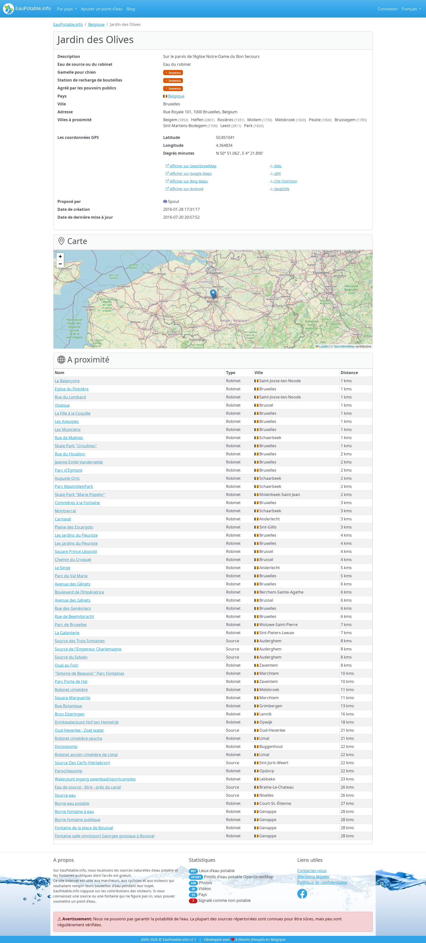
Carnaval (63, 519)
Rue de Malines (69, 437)
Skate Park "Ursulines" (76, 445)
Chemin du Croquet (73, 559)
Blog (130, 9)
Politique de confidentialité (322, 882)
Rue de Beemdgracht (74, 616)
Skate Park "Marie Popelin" (80, 494)
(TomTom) (285, 181)
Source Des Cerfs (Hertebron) (82, 762)
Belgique (96, 24)
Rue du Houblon (70, 454)
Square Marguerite (72, 697)
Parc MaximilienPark (74, 486)
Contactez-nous (312, 870)
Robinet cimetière (71, 689)
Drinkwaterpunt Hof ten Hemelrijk (87, 722)
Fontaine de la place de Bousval (84, 827)
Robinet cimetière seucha (78, 738)
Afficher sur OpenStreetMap (192, 166)
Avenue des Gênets (72, 584)
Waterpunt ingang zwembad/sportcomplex (95, 779)
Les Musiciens (68, 429)
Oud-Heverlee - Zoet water (79, 730)
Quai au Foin (66, 665)
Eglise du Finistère (72, 389)
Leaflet (323, 346)
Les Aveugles (67, 421)
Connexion (388, 9)
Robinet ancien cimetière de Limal (86, 754)
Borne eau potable (72, 803)
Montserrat (65, 510)
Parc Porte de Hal (71, 681)
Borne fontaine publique (77, 819)
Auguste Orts (67, 478)
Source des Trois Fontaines (80, 641)
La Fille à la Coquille (72, 413)
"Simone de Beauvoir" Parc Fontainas (89, 673)
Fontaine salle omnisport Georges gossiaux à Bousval (104, 836)
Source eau (65, 795)
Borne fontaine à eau (74, 811)
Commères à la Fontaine (77, 502)
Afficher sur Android (186, 188)
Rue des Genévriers (73, 608)
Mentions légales (313, 876)
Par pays (65, 9)
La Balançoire (67, 380)
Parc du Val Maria (71, 576)
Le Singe (62, 567)
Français (410, 9)
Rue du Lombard (70, 397)
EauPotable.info (32, 8)
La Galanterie (67, 632)
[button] (213, 294)
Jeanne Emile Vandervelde (79, 462)
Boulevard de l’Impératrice (79, 592)
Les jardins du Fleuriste (76, 535)
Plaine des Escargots (74, 527)
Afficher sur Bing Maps (188, 181)
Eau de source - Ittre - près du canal (88, 787)
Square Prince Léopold (76, 551)
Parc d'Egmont (68, 470)
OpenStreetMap (344, 346)
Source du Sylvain (71, 657)
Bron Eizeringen (70, 714)
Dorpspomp (66, 746)
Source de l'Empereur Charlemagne (88, 649)
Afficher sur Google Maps (190, 173)
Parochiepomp (68, 771)
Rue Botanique (68, 706)
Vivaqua (62, 405)
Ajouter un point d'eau (102, 9)
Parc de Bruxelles (71, 624)
